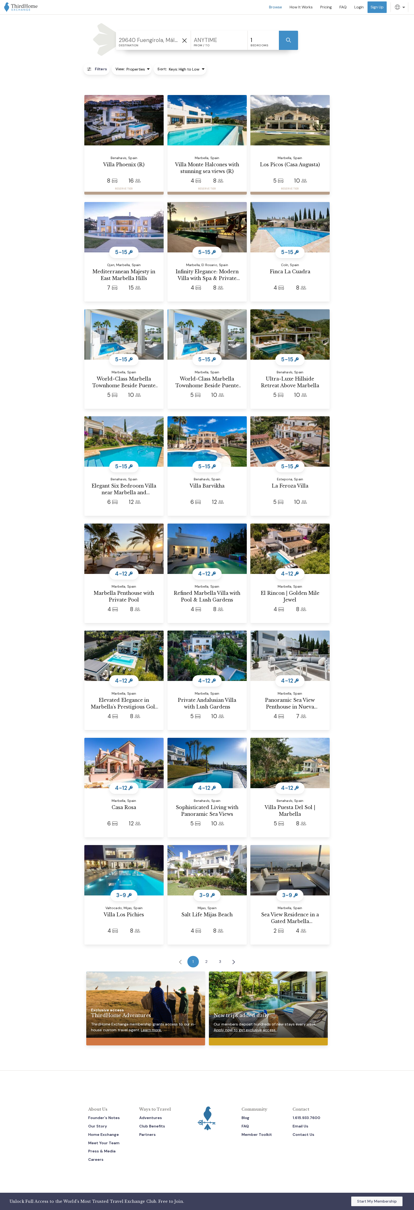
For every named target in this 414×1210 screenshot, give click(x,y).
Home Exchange (103, 1134)
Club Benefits (152, 1126)
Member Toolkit (257, 1134)
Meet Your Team (104, 1142)
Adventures (150, 1117)
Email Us (300, 1126)
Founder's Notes (104, 1117)
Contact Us (303, 1134)
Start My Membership (377, 1201)
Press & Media (101, 1151)
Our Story (97, 1126)
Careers (96, 1159)
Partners (147, 1134)
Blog (245, 1117)
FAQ (245, 1126)
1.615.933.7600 (306, 1117)
